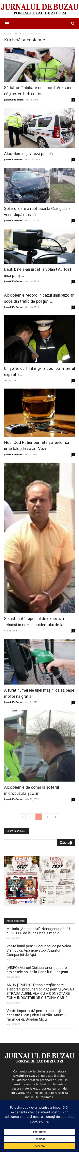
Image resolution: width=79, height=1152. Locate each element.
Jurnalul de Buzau (13, 99)
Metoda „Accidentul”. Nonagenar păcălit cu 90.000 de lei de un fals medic (39, 931)
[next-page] (55, 816)
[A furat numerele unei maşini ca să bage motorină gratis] (39, 662)
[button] (6, 23)
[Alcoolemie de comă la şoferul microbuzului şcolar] (39, 746)
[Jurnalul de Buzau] (39, 9)
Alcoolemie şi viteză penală (28, 153)
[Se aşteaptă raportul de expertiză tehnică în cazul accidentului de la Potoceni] (39, 538)
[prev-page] (22, 816)
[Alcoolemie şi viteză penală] (39, 128)
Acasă (7, 33)
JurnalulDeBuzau (13, 159)
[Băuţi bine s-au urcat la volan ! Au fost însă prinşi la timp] (39, 246)
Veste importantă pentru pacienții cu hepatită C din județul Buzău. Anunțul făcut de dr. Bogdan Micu (36, 1015)
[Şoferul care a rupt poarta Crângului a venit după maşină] (39, 185)
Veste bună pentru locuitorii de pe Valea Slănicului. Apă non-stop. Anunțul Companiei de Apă (38, 950)
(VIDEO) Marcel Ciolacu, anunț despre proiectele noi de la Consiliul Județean (37, 969)
